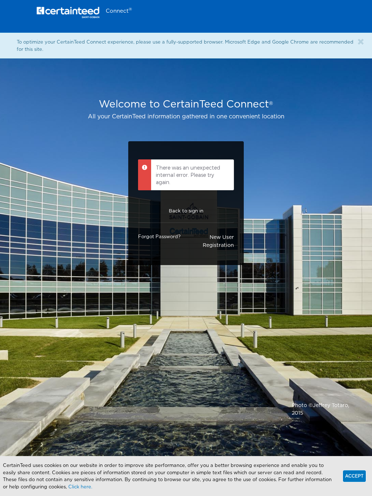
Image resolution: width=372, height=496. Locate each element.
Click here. (80, 486)
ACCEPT (354, 475)
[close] (360, 42)
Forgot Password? (159, 236)
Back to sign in (186, 211)
